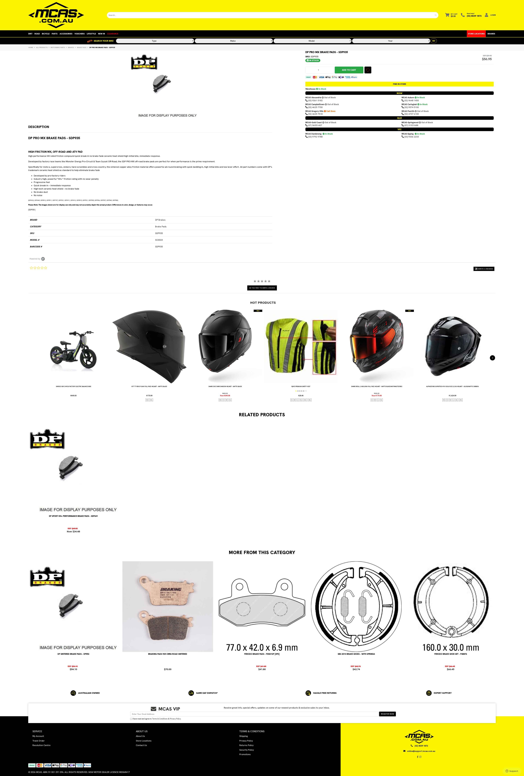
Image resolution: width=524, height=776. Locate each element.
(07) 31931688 (411, 125)
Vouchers (80, 33)
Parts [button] (54, 33)
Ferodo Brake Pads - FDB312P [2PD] (262, 654)
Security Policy (246, 749)
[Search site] (435, 15)
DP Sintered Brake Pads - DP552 (73, 654)
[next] (492, 357)
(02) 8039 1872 (474, 15)
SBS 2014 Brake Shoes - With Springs (356, 654)
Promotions (245, 754)
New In (101, 33)
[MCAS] (65, 15)
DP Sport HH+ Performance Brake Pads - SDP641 (73, 516)
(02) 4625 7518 (315, 114)
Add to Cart (349, 69)
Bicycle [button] (46, 33)
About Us (140, 736)
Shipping (243, 736)
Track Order (38, 740)
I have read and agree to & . (157, 719)
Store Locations (476, 33)
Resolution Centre (41, 745)
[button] (367, 70)
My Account (38, 736)
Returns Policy (246, 745)
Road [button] (37, 33)
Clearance (112, 33)
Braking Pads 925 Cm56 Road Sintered (167, 654)
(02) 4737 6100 (411, 114)
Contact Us (141, 745)
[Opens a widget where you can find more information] (511, 771)
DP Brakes (160, 219)
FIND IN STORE (399, 84)
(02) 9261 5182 (315, 100)
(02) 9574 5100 (411, 107)
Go (433, 41)
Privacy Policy (175, 719)
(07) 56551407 (315, 125)
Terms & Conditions (160, 719)
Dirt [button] (30, 33)
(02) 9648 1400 (411, 100)
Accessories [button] (66, 33)
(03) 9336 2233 (411, 136)
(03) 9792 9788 (315, 136)
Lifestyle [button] (91, 33)
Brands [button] (491, 33)
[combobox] (270, 15)
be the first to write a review (262, 288)
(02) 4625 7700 (315, 107)
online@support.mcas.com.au (421, 751)
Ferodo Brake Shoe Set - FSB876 (450, 654)
